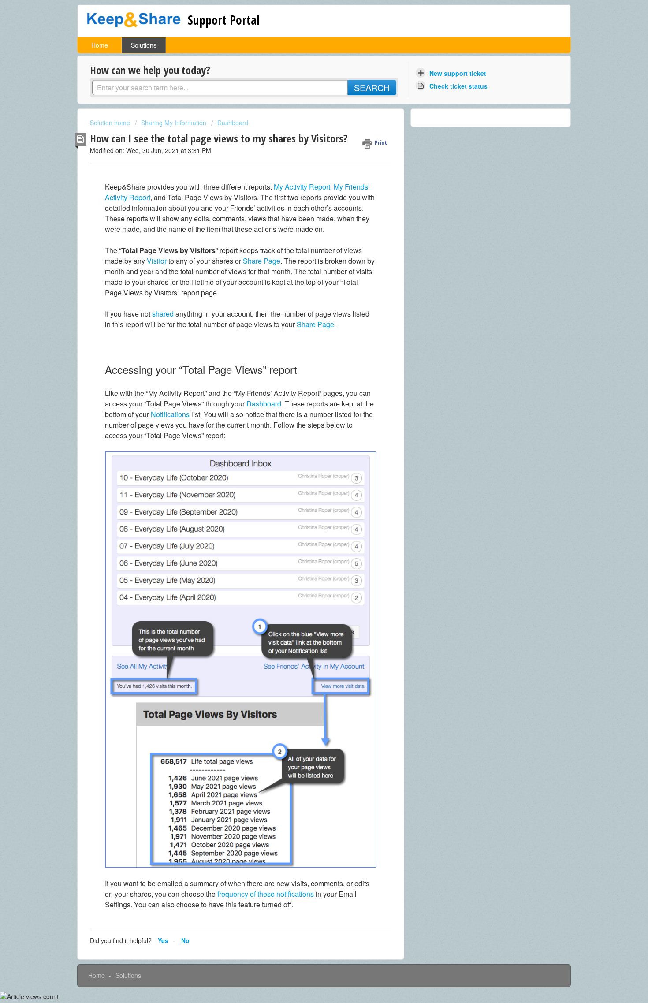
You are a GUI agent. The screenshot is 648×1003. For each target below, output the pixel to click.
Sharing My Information (173, 122)
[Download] (308, 396)
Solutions (143, 45)
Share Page (261, 261)
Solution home (111, 122)
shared (163, 314)
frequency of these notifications (265, 894)
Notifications (170, 414)
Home (99, 45)
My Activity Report (302, 187)
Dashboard (232, 122)
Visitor (157, 261)
